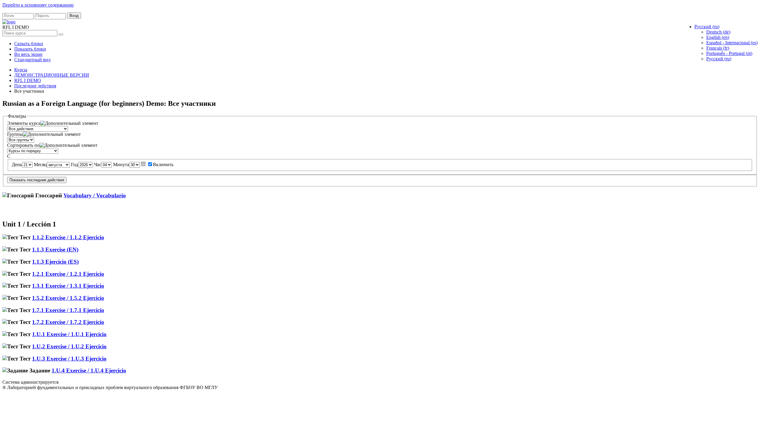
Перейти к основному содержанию (38, 4)
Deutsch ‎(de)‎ (718, 31)
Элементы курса (23, 123)
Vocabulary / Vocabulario (95, 195)
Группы (15, 134)
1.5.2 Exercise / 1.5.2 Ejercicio (68, 298)
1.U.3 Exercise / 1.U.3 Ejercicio (69, 358)
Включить (163, 164)
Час (97, 164)
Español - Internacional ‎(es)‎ (732, 42)
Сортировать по (23, 145)
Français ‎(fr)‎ (717, 48)
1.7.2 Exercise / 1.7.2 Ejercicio (68, 322)
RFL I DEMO (27, 80)
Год (74, 164)
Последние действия (35, 85)
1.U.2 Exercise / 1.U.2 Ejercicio (69, 346)
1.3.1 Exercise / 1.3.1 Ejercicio (68, 286)
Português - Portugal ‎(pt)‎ (729, 53)
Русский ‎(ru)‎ (718, 58)
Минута (121, 164)
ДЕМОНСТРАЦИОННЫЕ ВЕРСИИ (51, 75)
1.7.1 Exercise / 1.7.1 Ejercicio (68, 310)
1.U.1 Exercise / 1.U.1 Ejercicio (69, 334)
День (17, 164)
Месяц (40, 164)
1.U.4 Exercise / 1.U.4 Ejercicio (89, 370)
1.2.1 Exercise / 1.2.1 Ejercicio (68, 274)
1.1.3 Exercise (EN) (55, 249)
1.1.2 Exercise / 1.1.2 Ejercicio (68, 237)
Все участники (29, 91)
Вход (74, 15)
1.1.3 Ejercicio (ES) (55, 262)
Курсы (20, 69)
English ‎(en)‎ (717, 37)
